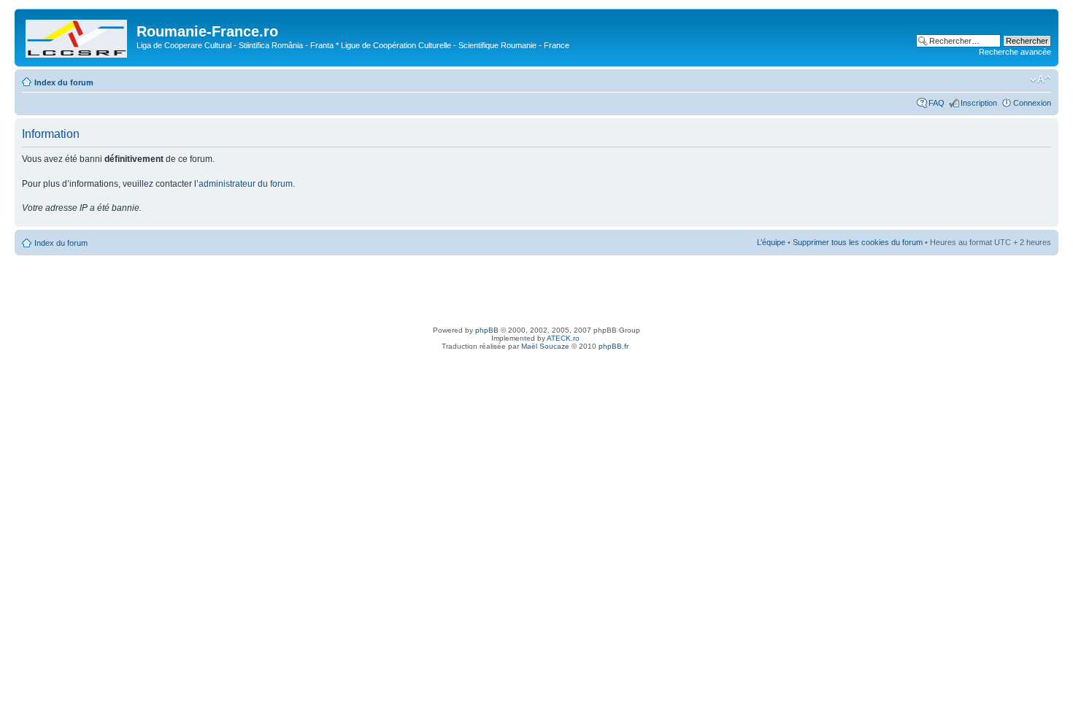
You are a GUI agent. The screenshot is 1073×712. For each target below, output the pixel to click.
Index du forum (63, 82)
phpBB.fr (613, 346)
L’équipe (771, 242)
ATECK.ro (563, 338)
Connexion (1032, 102)
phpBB (487, 330)
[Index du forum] (77, 35)
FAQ (936, 102)
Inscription (979, 102)
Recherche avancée (1015, 51)
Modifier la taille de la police (1040, 79)
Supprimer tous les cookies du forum (858, 242)
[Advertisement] (536, 288)
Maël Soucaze (545, 346)
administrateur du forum (246, 184)
